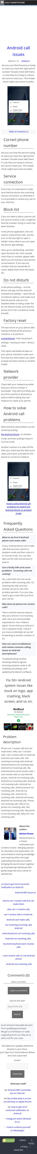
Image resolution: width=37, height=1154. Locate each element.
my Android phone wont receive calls (18, 945)
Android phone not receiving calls (18, 933)
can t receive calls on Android (18, 914)
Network (25, 61)
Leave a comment (18, 990)
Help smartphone (15, 2)
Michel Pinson (26, 833)
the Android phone (10, 434)
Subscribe (17, 1073)
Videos (22, 1140)
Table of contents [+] (18, 131)
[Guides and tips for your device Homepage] (2, 2)
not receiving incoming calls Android (18, 926)
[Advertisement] (18, 24)
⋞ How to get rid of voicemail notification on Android (15, 886)
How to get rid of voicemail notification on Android (17, 1110)
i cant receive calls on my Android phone (18, 957)
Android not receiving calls (18, 938)
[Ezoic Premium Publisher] (8, 1141)
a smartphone (8, 338)
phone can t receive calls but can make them (18, 902)
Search (17, 1014)
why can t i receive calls (18, 909)
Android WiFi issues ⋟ (25, 892)
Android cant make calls (18, 919)
